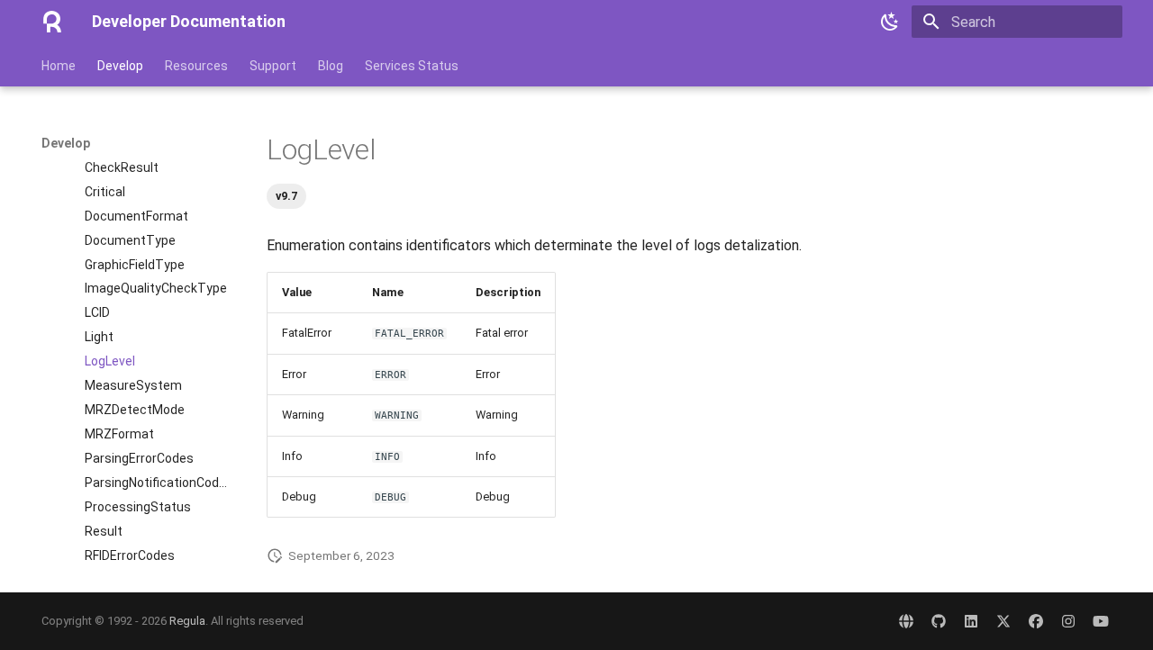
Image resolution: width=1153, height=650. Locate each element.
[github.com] (938, 621)
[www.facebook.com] (1035, 621)
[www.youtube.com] (1100, 621)
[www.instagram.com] (1068, 621)
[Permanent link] (258, 150)
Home (58, 66)
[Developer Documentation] (52, 22)
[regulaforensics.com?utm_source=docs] (906, 621)
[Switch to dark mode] (890, 22)
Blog (330, 66)
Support (273, 66)
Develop (120, 66)
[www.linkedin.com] (971, 621)
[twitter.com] (1003, 621)
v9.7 (286, 196)
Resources (196, 66)
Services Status (411, 66)
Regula (187, 620)
